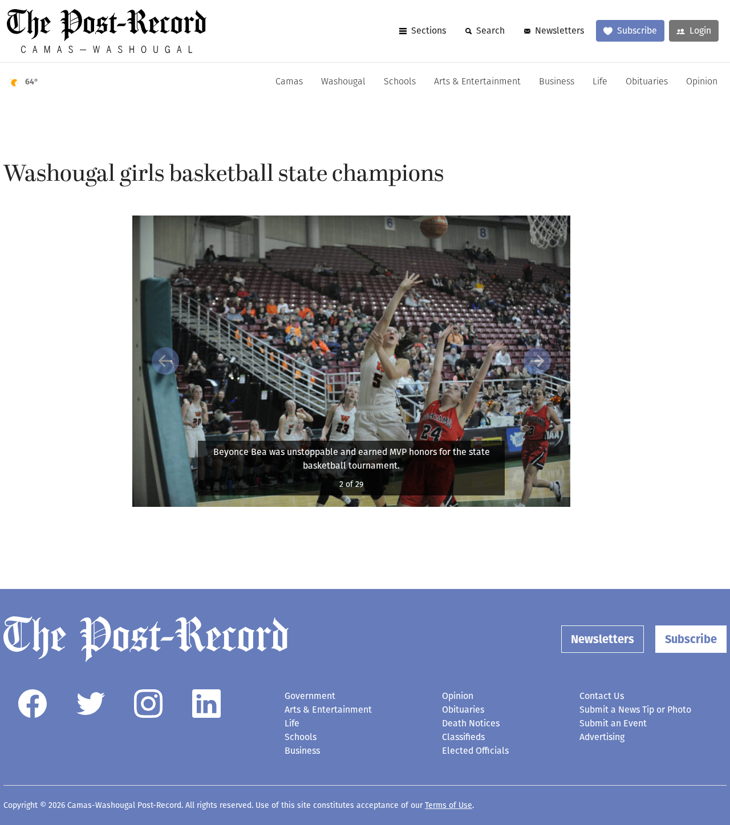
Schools (400, 82)
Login (700, 30)
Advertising (601, 736)
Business (556, 82)
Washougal (343, 82)
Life (600, 82)
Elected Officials (475, 750)
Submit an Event (613, 723)
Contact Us (601, 695)
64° (31, 82)
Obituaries (647, 82)
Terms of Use (448, 805)
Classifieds (463, 736)
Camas (289, 82)
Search (490, 30)
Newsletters (559, 30)
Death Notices (471, 723)
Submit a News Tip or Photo (635, 709)
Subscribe (637, 30)
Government (310, 695)
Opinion (701, 82)
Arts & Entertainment (477, 82)
